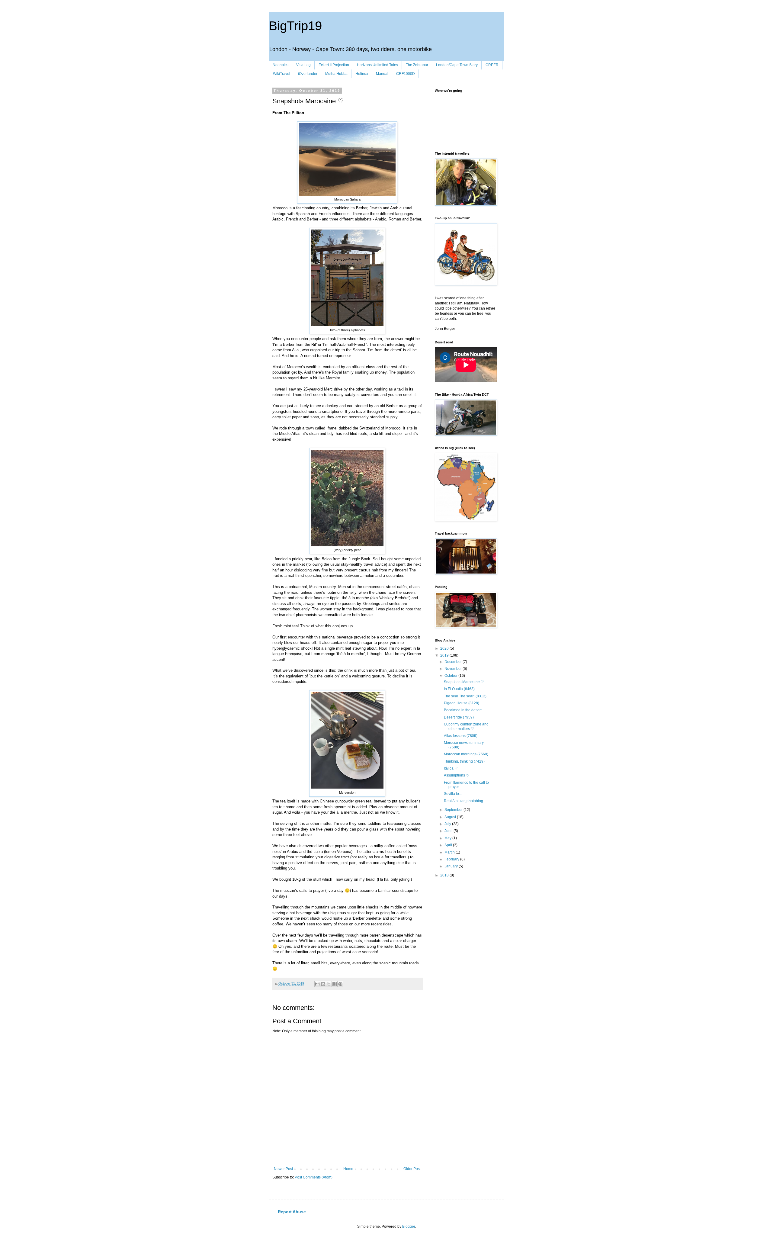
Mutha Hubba (336, 74)
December (453, 662)
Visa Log (303, 65)
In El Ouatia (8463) (459, 689)
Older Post (412, 1169)
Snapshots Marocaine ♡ (464, 682)
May (448, 838)
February (452, 859)
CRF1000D (405, 74)
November (453, 669)
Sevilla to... (453, 794)
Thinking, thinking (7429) (464, 761)
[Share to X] (329, 984)
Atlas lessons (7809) (460, 736)
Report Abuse (292, 1211)
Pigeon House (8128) (461, 703)
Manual (382, 74)
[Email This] (317, 984)
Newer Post (283, 1169)
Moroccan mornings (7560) (466, 754)
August (450, 817)
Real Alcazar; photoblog (463, 801)
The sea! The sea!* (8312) (465, 696)
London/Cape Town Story (457, 65)
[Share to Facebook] (335, 984)
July (448, 824)
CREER (492, 65)
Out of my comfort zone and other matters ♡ (466, 726)
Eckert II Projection (334, 65)
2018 (445, 875)
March (450, 852)
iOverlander (307, 74)
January (451, 866)
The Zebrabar (417, 65)
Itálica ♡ (451, 768)
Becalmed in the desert (463, 710)
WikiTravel (281, 74)
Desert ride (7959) (459, 717)
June (449, 831)
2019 (445, 655)
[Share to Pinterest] (340, 984)
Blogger (408, 1226)
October (451, 676)
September (453, 810)
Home (348, 1169)
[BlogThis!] (323, 984)
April (448, 845)
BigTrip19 (295, 26)
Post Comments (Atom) (313, 1177)
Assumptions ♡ (456, 775)
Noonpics (280, 65)
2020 (445, 648)
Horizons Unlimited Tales (377, 65)
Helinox (361, 74)
